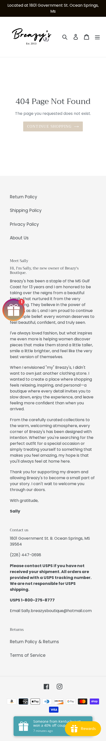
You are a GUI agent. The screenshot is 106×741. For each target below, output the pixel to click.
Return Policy (23, 197)
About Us (19, 238)
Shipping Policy (26, 210)
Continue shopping (49, 126)
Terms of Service (28, 655)
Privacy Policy (24, 224)
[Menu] (97, 37)
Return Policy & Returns (34, 642)
